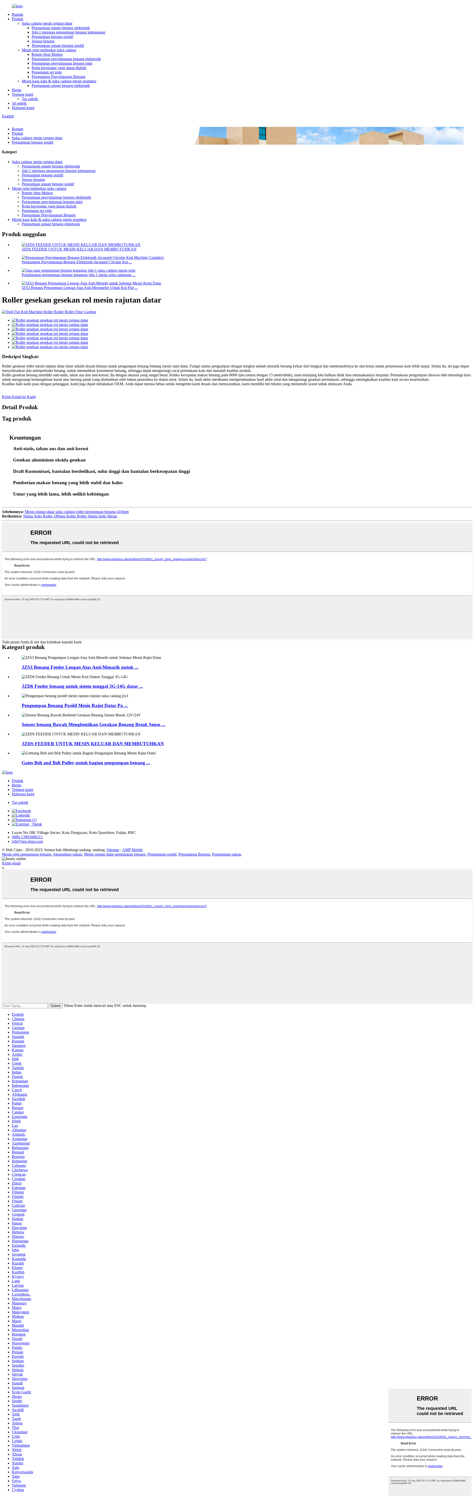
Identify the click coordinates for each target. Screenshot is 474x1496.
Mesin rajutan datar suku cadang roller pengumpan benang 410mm (77, 512)
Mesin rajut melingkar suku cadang (49, 50)
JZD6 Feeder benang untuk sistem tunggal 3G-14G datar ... (82, 686)
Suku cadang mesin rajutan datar (47, 23)
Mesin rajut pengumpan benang (26, 854)
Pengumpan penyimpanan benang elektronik (66, 59)
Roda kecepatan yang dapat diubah (59, 68)
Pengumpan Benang (194, 854)
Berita (16, 90)
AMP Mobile (132, 850)
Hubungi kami (23, 108)
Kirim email (11, 863)
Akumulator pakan (67, 854)
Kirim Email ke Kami (19, 397)
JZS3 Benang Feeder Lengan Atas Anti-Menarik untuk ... (80, 667)
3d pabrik (19, 103)
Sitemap (113, 850)
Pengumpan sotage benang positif (58, 45)
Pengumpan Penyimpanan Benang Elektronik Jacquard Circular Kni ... (77, 262)
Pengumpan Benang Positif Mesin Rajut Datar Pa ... (75, 705)
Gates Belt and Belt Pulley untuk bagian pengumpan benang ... (86, 762)
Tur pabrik (30, 99)
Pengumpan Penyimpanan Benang (58, 77)
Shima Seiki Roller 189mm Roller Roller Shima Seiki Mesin (70, 516)
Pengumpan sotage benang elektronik (61, 28)
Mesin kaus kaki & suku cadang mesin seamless (59, 81)
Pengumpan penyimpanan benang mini (62, 63)
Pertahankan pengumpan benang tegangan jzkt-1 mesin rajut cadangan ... (78, 275)
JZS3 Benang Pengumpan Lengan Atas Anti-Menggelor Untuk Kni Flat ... (80, 288)
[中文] (14, 120)
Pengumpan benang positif (52, 37)
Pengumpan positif (162, 854)
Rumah (17, 14)
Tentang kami (22, 94)
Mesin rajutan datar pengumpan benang (114, 854)
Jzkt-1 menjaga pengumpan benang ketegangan (68, 32)
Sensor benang (43, 41)
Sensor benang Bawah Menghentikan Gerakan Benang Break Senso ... (93, 724)
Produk (17, 19)
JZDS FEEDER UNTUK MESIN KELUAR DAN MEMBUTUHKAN (79, 249)
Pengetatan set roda (47, 72)
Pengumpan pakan (226, 854)
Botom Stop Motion (47, 54)
